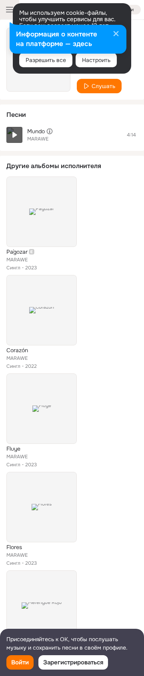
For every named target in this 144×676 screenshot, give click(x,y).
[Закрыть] (116, 34)
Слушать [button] (103, 86)
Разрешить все (46, 60)
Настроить (96, 60)
